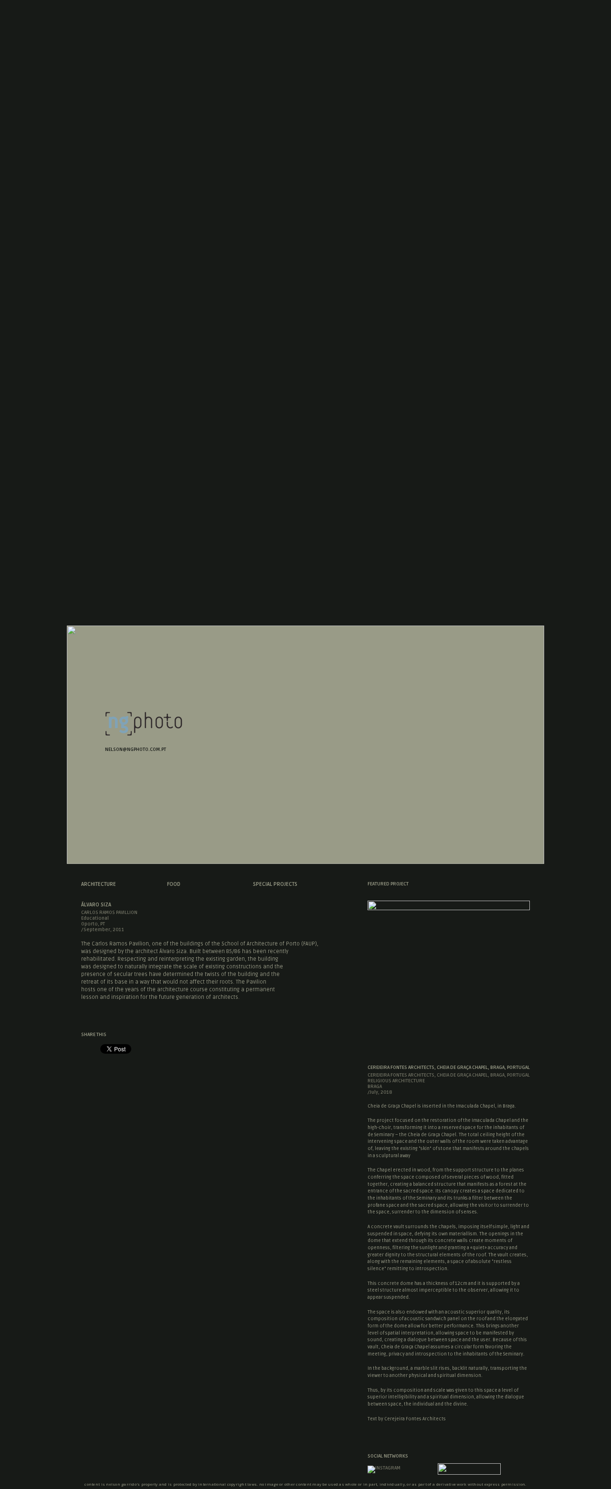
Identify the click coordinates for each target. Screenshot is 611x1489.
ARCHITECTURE (98, 884)
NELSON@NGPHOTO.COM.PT (135, 749)
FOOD (173, 884)
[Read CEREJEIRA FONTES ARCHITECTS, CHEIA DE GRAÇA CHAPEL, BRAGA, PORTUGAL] (449, 908)
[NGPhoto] (143, 733)
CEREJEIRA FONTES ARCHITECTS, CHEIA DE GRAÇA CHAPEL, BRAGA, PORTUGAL (449, 1067)
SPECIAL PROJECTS (275, 884)
